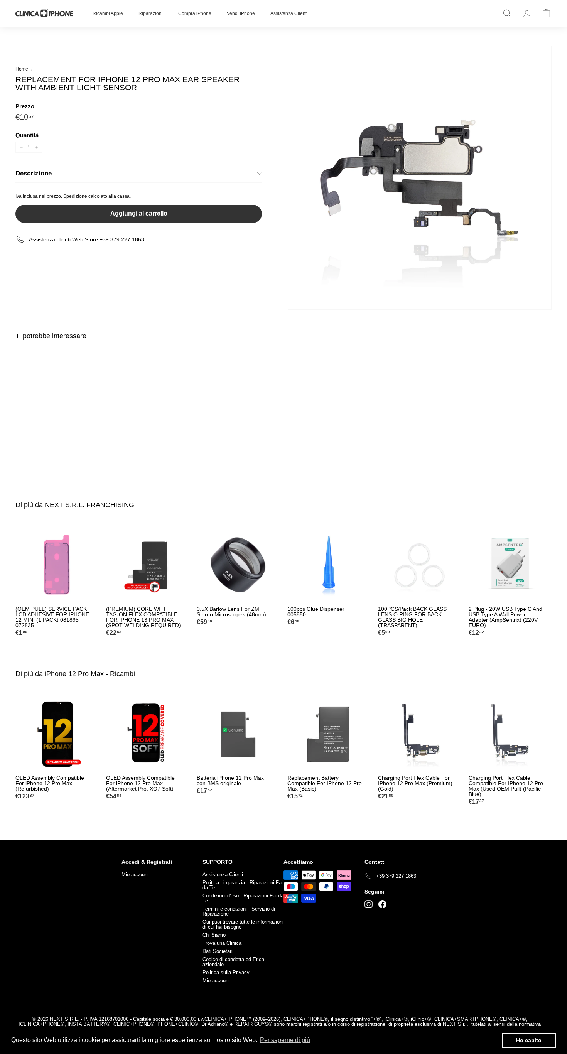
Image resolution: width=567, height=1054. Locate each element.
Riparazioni (150, 13)
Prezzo (24, 106)
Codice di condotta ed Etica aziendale (233, 961)
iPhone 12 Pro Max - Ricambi (90, 674)
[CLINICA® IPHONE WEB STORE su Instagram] (368, 904)
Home (21, 69)
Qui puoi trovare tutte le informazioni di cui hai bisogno (243, 924)
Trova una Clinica (221, 943)
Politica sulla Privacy (226, 972)
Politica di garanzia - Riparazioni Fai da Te (242, 885)
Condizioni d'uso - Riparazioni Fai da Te (243, 898)
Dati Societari (217, 951)
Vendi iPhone (241, 13)
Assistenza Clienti (289, 13)
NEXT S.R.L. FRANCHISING (89, 505)
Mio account (135, 874)
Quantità (27, 135)
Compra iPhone (194, 13)
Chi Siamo (214, 935)
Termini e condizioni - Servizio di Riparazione (238, 911)
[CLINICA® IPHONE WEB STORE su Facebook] (382, 904)
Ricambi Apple (108, 13)
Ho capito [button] (529, 1040)
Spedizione (75, 196)
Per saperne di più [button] (285, 1040)
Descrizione (33, 173)
